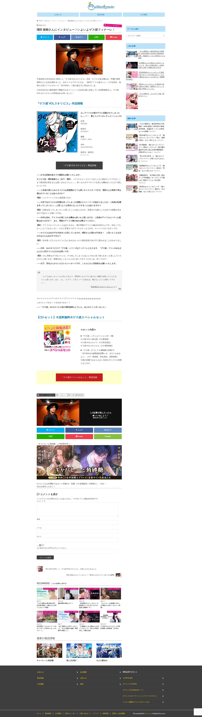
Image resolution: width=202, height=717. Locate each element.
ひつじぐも (148, 713)
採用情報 (105, 713)
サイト (39, 536)
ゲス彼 (72, 395)
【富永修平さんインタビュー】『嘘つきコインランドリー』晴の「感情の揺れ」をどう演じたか (152, 137)
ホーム (39, 713)
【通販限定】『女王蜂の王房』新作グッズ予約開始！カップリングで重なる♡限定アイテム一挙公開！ (152, 179)
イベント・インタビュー (46, 395)
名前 (38, 519)
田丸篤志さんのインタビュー (102, 287)
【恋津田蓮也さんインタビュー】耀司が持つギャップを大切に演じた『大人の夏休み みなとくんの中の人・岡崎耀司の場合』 (145, 75)
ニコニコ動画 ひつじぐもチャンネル (136, 702)
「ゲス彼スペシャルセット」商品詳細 (79, 377)
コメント (41, 501)
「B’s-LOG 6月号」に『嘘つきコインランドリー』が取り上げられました (152, 158)
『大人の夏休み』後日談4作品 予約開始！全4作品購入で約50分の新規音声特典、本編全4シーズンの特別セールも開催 (151, 54)
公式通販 (143, 15)
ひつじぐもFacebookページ (133, 690)
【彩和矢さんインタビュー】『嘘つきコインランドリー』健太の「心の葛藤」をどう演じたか (152, 188)
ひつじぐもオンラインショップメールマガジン (140, 696)
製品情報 (101, 15)
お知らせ (58, 15)
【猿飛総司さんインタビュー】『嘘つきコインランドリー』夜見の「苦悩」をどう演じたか (152, 168)
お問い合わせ (84, 713)
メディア (95, 713)
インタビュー (62, 395)
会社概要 (83, 672)
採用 (81, 684)
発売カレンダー (70, 713)
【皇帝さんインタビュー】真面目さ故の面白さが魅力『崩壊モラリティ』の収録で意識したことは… (151, 86)
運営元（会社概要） (119, 713)
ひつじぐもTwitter (130, 684)
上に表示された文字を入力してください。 (52, 548)
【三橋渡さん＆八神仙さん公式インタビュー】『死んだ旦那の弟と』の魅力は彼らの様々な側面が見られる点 (151, 65)
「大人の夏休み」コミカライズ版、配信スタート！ (151, 95)
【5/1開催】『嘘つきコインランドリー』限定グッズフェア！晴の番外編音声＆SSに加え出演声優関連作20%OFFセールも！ (152, 148)
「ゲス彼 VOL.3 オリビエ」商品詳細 (79, 165)
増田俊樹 (80, 395)
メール (39, 528)
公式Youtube (128, 678)
